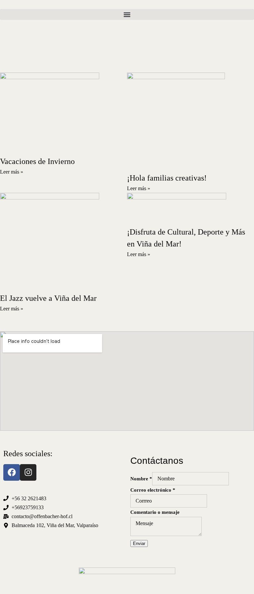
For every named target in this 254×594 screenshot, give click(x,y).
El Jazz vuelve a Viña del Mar (48, 298)
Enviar (139, 543)
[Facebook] (11, 472)
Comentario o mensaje (155, 512)
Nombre (141, 478)
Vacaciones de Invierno (37, 161)
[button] (127, 14)
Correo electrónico (152, 490)
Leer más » (11, 172)
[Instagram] (28, 472)
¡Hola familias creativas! (167, 178)
